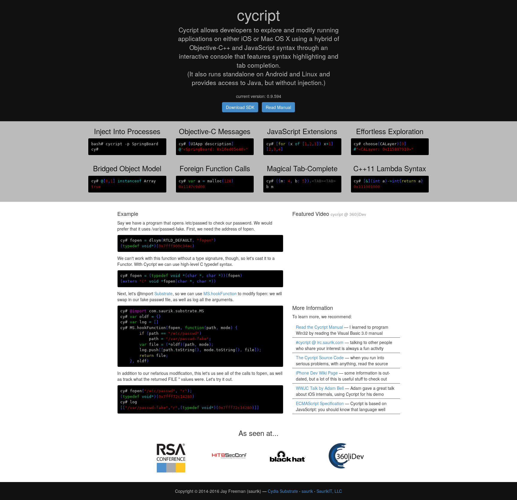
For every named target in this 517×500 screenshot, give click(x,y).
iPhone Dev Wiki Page (317, 373)
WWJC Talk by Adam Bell (320, 388)
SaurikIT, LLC (329, 491)
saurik (307, 491)
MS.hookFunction (220, 293)
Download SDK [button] (240, 107)
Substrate (163, 293)
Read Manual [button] (278, 107)
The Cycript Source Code (320, 357)
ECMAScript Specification (320, 403)
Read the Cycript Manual (319, 327)
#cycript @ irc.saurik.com (319, 342)
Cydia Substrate (283, 491)
